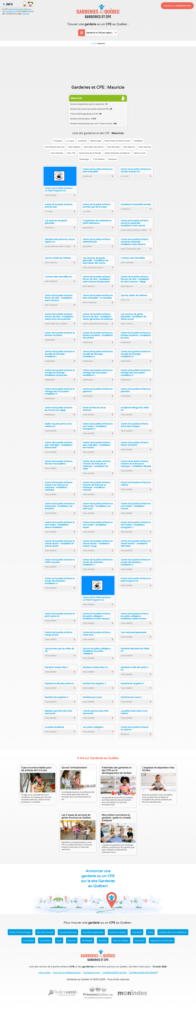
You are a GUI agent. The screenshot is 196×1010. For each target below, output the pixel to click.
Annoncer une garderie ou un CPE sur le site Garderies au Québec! (98, 878)
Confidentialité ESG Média (142, 972)
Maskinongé (95, 141)
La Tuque (70, 141)
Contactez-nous (91, 972)
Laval (59, 940)
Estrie (150, 932)
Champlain (57, 141)
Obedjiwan (138, 141)
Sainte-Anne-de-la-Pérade (90, 153)
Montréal (103, 940)
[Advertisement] (98, 65)
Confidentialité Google (114, 972)
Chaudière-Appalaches (93, 932)
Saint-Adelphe (74, 147)
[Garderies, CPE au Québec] (132, 992)
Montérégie (87, 940)
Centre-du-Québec (117, 932)
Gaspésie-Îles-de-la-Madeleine (173, 932)
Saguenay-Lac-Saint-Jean (162, 940)
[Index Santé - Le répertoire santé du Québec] (63, 992)
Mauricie (26, 13)
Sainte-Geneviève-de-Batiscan (117, 153)
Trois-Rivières (99, 159)
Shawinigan (84, 159)
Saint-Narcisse (145, 147)
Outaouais (139, 940)
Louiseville (82, 141)
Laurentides (45, 940)
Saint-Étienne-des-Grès (55, 147)
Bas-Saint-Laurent (45, 932)
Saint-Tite (71, 153)
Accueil (93, 43)
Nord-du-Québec (121, 940)
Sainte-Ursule (139, 153)
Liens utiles (44, 972)
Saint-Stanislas (57, 153)
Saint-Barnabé (113, 147)
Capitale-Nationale (67, 932)
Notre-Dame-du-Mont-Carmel (117, 141)
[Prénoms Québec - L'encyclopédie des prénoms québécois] (98, 992)
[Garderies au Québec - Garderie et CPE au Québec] (98, 11)
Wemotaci (112, 159)
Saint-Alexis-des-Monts (94, 147)
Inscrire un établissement (177, 5)
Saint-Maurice (129, 147)
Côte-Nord (137, 932)
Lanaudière (28, 940)
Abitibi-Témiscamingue (20, 932)
